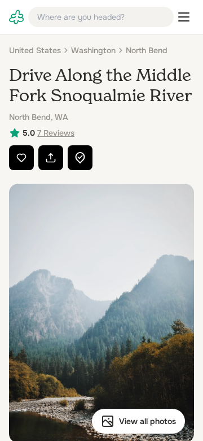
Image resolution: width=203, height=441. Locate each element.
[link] (16, 17)
